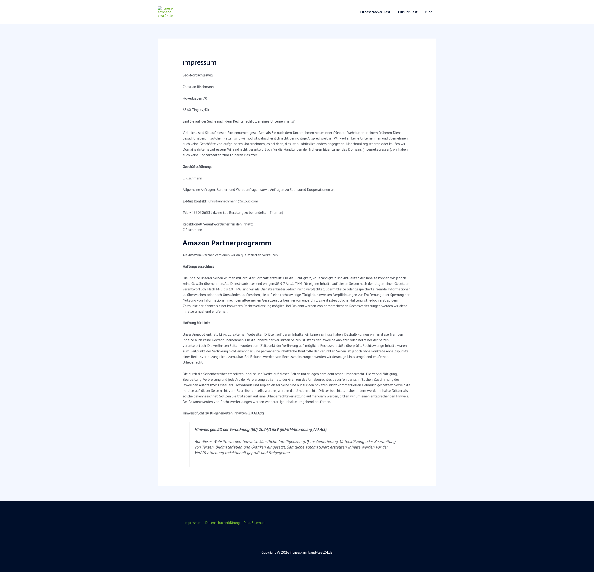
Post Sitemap (254, 522)
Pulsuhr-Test (408, 12)
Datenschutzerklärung (222, 522)
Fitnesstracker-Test (375, 12)
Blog (429, 12)
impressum (193, 522)
